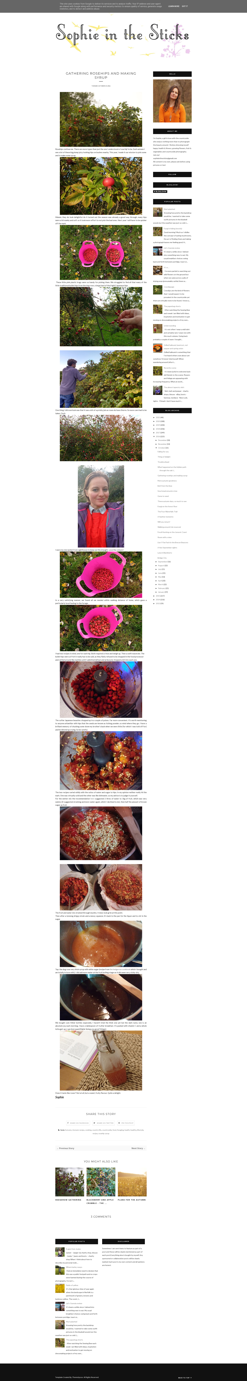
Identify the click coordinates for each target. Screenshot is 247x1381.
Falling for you (163, 452)
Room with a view (165, 537)
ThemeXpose (77, 1377)
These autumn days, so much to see (172, 501)
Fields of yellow (72, 1285)
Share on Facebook (79, 1123)
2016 (158, 436)
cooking (88, 1130)
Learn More (173, 6)
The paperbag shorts (172, 306)
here (92, 798)
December (162, 440)
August (161, 565)
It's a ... (166, 267)
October (161, 448)
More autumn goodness (167, 481)
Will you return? (164, 522)
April (160, 581)
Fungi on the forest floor (167, 506)
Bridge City (162, 558)
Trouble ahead (163, 462)
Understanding (170, 326)
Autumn (68, 1130)
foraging (120, 1130)
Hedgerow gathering (68, 1200)
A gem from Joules (73, 1249)
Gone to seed (163, 496)
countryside (107, 1130)
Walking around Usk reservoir (169, 527)
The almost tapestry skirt (174, 387)
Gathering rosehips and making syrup (172, 475)
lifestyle (140, 1130)
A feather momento (165, 517)
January (161, 592)
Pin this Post (128, 1123)
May (159, 577)
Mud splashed (169, 209)
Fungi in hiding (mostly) (173, 228)
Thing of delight (164, 457)
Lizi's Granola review (172, 248)
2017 (158, 432)
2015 (158, 596)
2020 (158, 421)
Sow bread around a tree (167, 491)
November (162, 444)
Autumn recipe (78, 1130)
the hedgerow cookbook (120, 969)
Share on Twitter (105, 1123)
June (160, 573)
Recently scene (170, 368)
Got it (185, 6)
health (127, 1130)
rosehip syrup (103, 1133)
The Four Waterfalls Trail (167, 511)
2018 (158, 429)
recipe (95, 1133)
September (162, 562)
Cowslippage (169, 287)
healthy (133, 1130)
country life (96, 1130)
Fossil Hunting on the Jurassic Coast (172, 532)
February (161, 588)
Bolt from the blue (165, 486)
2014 (158, 599)
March (160, 584)
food (114, 1130)
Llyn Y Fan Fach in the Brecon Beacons (173, 542)
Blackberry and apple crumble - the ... (100, 1201)
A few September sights (167, 547)
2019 (158, 425)
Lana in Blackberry (165, 553)
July (159, 569)
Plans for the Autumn (132, 1200)
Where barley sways (74, 1267)
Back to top (184, 1378)
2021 (158, 417)
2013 (158, 603)
